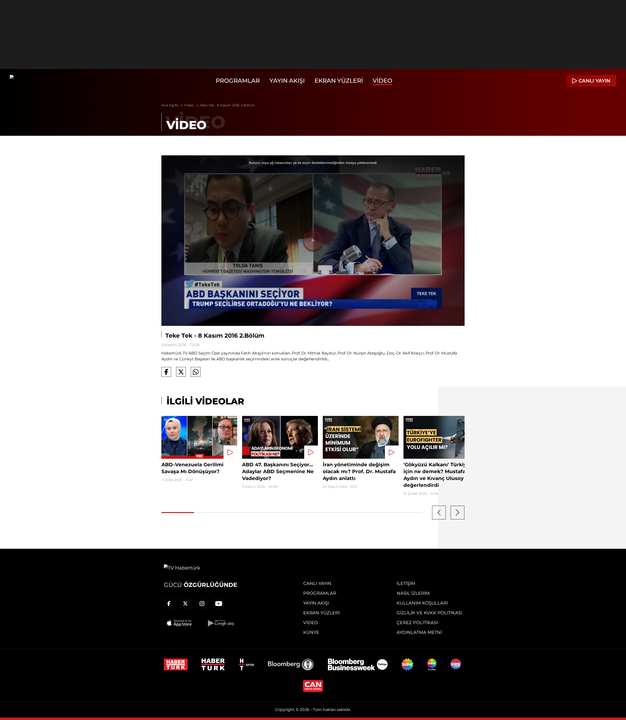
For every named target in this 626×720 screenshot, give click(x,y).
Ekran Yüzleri (338, 80)
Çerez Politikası (417, 622)
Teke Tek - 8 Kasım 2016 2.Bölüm (227, 105)
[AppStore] (179, 623)
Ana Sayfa (170, 105)
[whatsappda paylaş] (196, 372)
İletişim (406, 583)
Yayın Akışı (287, 80)
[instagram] (202, 603)
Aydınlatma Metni (419, 632)
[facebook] (169, 603)
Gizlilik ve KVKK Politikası (429, 613)
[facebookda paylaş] (166, 372)
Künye (311, 632)
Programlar (238, 80)
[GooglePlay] (220, 623)
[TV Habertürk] (28, 81)
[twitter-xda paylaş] (181, 372)
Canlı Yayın (317, 583)
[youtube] (219, 603)
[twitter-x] (185, 603)
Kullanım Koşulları (422, 603)
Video (382, 80)
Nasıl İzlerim (413, 593)
